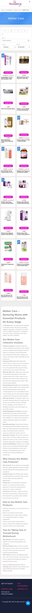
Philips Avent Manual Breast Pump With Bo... (7, 233)
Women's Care (17, 10)
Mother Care (26, 10)
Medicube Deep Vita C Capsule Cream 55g (23, 77)
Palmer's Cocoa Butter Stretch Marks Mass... (23, 265)
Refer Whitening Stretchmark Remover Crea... (7, 141)
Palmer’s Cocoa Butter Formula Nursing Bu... (23, 109)
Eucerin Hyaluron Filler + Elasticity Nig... (23, 140)
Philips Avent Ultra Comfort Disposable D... (23, 233)
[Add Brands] (2, 34)
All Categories (9, 10)
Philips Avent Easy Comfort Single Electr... (7, 202)
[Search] (28, 40)
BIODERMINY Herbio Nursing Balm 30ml (7, 78)
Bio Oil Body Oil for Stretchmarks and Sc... (7, 171)
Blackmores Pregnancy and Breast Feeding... (23, 171)
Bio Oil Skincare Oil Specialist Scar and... (7, 296)
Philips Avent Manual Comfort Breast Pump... (23, 202)
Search (3, 38)
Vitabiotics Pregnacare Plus (7, 265)
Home (2, 10)
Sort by (3, 44)
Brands (18, 44)
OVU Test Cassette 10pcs (8, 108)
